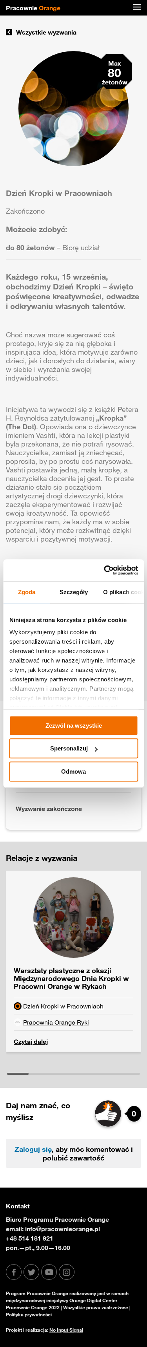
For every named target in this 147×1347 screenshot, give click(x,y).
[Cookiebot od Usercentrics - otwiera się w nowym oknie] (104, 570)
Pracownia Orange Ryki (56, 1022)
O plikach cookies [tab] (123, 592)
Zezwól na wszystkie (73, 725)
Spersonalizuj (69, 748)
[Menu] (137, 8)
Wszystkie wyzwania (46, 32)
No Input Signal (66, 1330)
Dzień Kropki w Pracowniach (63, 1006)
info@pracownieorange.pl (62, 1229)
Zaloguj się (33, 1149)
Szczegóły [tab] (73, 592)
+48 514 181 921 (29, 1238)
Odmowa (73, 771)
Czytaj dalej (31, 1041)
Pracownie (33, 8)
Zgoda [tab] (27, 592)
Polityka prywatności (29, 1314)
